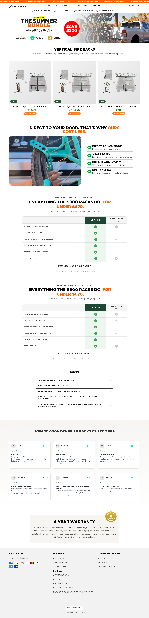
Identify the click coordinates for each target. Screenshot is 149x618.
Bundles (57, 571)
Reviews (57, 579)
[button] (74, 380)
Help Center (14, 558)
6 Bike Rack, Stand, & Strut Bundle (118, 107)
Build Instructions (63, 588)
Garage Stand (60, 562)
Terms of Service (107, 567)
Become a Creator (62, 584)
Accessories (59, 567)
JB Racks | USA (73, 612)
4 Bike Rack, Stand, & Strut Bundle (30, 107)
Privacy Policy (105, 562)
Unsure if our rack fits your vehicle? (73, 592)
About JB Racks (61, 575)
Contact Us (26, 558)
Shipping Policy (105, 558)
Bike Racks (58, 558)
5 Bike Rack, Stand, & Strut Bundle (74, 107)
